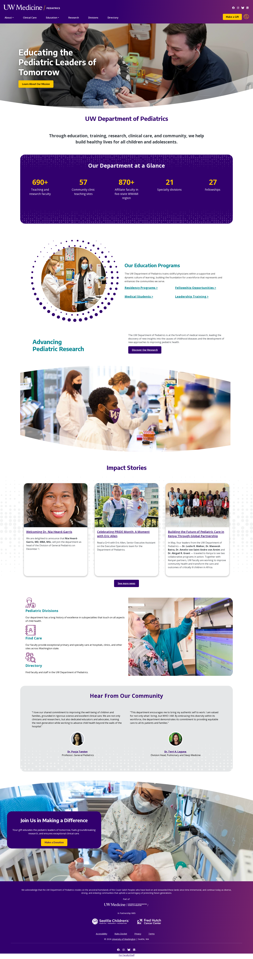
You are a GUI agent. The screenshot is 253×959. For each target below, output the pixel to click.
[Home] (32, 3)
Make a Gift (232, 16)
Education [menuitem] (51, 17)
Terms (151, 933)
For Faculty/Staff (126, 955)
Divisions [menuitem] (93, 17)
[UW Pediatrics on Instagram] (238, 7)
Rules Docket (120, 933)
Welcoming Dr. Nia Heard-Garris (49, 532)
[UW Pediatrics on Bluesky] (242, 7)
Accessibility (101, 933)
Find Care (33, 638)
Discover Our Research (145, 349)
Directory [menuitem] (113, 17)
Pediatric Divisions (41, 610)
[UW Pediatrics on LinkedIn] (247, 7)
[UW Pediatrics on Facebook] (233, 7)
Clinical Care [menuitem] (30, 17)
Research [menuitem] (73, 17)
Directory (33, 665)
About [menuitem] (8, 17)
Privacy (137, 933)
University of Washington (124, 939)
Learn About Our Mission (36, 84)
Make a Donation (54, 842)
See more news (126, 583)
